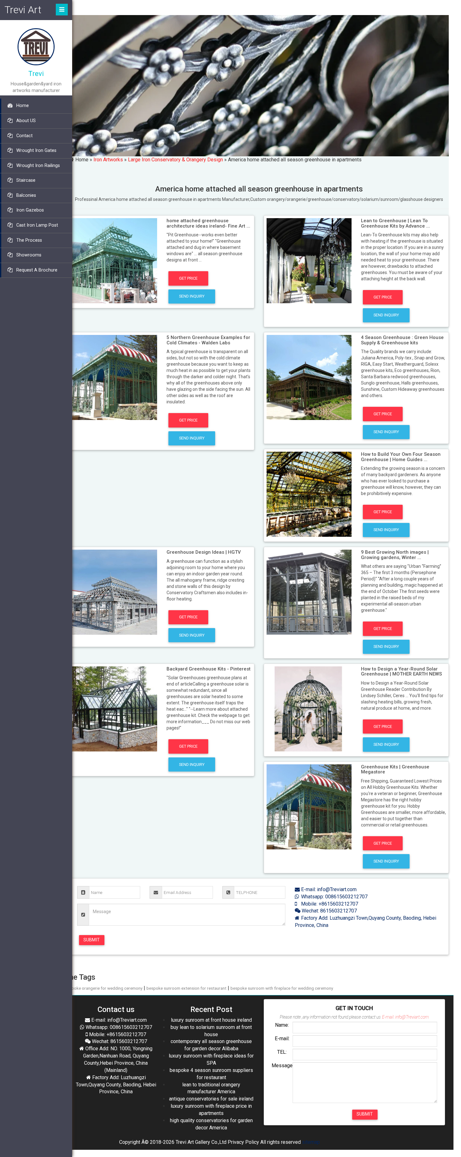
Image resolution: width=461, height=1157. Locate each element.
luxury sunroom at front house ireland (211, 1020)
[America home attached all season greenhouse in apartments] (114, 260)
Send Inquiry (191, 296)
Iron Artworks (108, 160)
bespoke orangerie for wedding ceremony (103, 988)
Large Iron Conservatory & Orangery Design (175, 160)
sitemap (311, 1142)
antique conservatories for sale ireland (211, 1099)
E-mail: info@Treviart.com (328, 889)
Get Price (188, 278)
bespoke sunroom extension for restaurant (186, 988)
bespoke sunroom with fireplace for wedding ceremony (281, 988)
